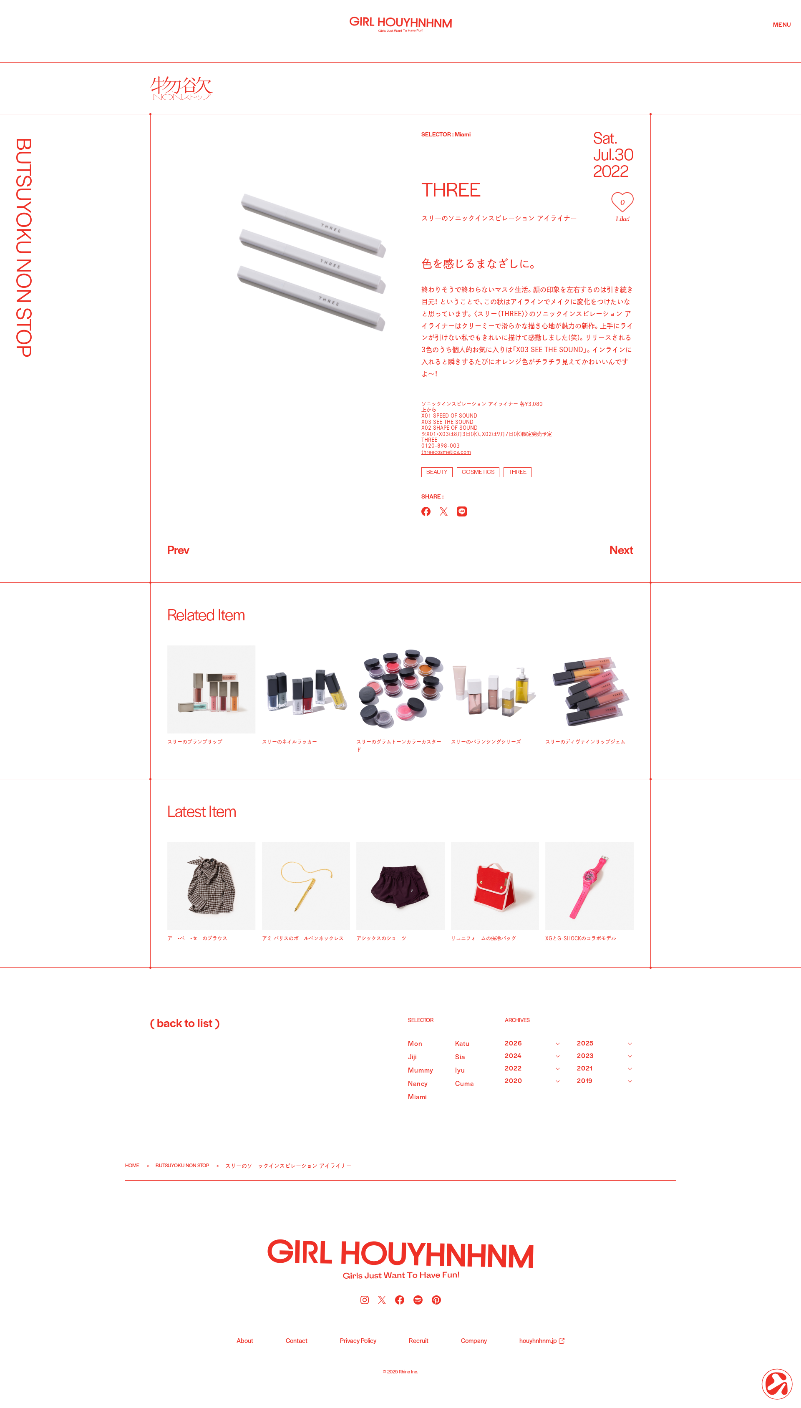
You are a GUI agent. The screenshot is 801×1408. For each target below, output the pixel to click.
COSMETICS (478, 472)
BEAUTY (437, 472)
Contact (296, 1341)
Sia (460, 1057)
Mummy (420, 1070)
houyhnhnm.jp (538, 1341)
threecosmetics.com (446, 451)
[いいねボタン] (622, 202)
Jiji (412, 1057)
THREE (517, 472)
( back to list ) (184, 1024)
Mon (415, 1044)
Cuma (464, 1084)
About (245, 1341)
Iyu (460, 1070)
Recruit (418, 1341)
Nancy (418, 1084)
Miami (417, 1097)
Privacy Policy (358, 1341)
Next (622, 550)
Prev (178, 550)
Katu (462, 1044)
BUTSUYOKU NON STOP (182, 1166)
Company (474, 1341)
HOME (132, 1166)
